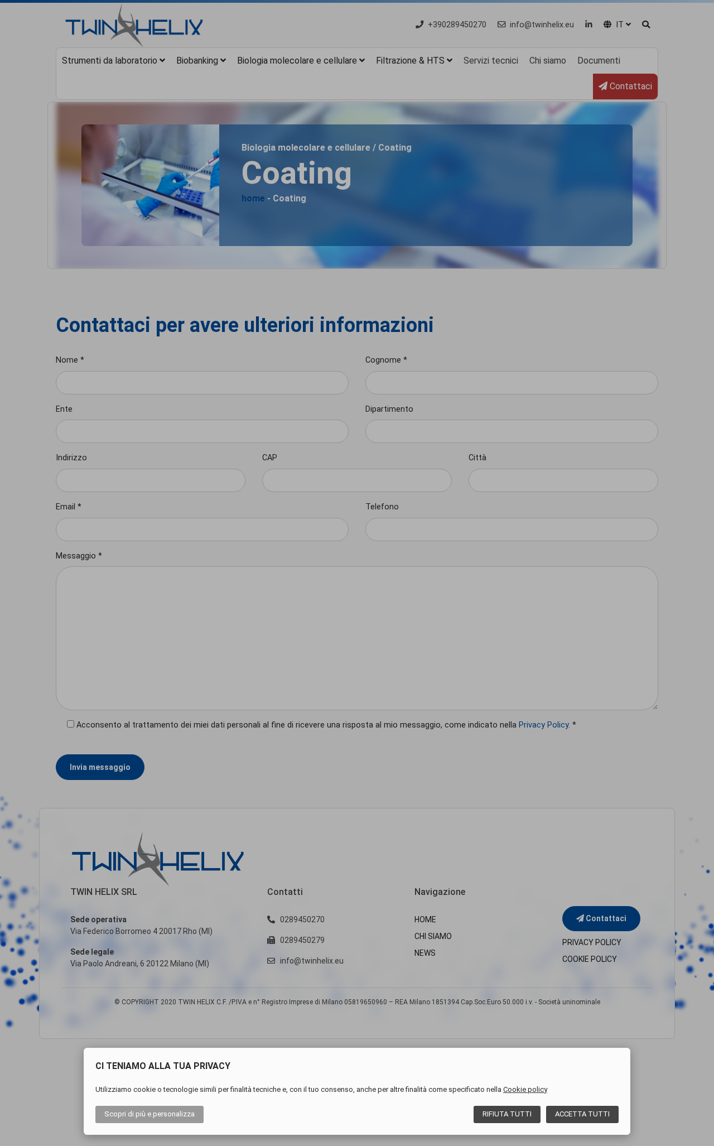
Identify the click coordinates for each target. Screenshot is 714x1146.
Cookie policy (525, 1089)
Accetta (582, 1114)
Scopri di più (149, 1114)
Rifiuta (507, 1114)
